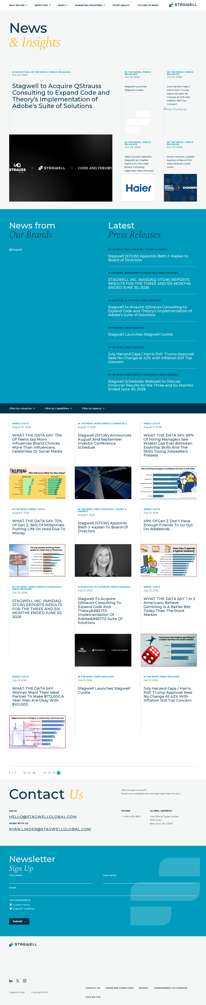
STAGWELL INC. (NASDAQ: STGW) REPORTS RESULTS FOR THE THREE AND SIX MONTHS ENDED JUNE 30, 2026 (149, 283)
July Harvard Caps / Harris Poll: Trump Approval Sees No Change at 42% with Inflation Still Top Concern (178, 95)
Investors (41, 5)
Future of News (148, 5)
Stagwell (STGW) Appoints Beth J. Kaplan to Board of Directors (148, 258)
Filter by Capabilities (57, 408)
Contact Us (93, 988)
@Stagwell (15, 249)
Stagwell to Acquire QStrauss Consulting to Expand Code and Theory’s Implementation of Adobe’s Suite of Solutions (61, 96)
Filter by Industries (21, 408)
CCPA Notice (93, 997)
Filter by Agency (91, 408)
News (61, 5)
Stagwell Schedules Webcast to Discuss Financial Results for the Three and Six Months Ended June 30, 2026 (150, 385)
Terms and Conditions (119, 988)
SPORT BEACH (121, 5)
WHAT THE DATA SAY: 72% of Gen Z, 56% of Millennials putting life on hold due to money (38, 527)
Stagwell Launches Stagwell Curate (136, 88)
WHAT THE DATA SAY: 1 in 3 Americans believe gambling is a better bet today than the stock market (169, 607)
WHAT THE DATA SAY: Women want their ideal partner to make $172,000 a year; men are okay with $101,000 (38, 696)
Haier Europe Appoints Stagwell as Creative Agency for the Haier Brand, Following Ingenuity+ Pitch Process (139, 163)
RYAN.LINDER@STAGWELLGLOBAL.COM (50, 829)
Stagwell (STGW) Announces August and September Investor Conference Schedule (104, 441)
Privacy (144, 988)
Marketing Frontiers (88, 5)
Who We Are (17, 5)
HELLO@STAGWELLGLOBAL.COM (43, 817)
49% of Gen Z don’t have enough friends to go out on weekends (168, 525)
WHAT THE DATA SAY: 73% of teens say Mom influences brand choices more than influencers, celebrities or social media (37, 443)
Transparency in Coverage (170, 988)
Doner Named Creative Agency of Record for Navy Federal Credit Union (180, 162)
